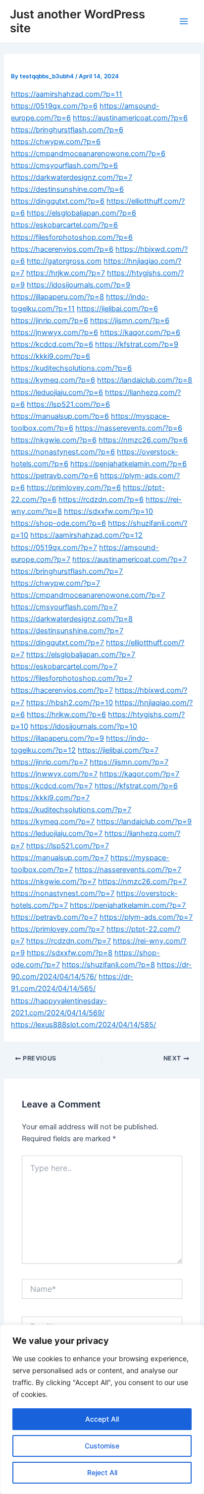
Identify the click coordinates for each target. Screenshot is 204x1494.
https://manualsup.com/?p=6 (60, 416)
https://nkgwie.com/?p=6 (54, 440)
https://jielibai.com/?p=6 (117, 308)
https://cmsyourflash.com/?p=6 (64, 165)
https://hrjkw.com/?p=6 (66, 714)
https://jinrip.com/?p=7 (49, 762)
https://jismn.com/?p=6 (129, 320)
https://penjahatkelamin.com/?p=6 (128, 463)
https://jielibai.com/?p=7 (118, 750)
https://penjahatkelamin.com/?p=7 (128, 905)
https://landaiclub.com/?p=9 (144, 821)
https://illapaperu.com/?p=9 (57, 738)
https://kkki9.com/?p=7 (50, 797)
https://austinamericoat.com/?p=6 (130, 117)
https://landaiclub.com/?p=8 (144, 380)
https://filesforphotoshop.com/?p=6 (72, 237)
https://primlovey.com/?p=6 (74, 487)
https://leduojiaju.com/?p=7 (56, 833)
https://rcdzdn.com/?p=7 (68, 941)
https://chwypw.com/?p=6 (56, 141)
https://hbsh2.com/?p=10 (69, 702)
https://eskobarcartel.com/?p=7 (64, 666)
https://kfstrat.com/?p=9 (136, 344)
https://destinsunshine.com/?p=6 (67, 189)
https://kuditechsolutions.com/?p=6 (71, 368)
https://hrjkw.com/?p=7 (65, 273)
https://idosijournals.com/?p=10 (83, 726)
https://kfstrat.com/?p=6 (136, 785)
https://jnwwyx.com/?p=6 (54, 332)
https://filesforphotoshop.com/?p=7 (71, 678)
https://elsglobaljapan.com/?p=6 (81, 213)
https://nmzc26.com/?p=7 (142, 881)
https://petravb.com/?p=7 (54, 917)
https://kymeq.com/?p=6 (53, 380)
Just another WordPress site (77, 21)
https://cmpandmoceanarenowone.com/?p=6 (88, 153)
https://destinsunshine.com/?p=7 (67, 630)
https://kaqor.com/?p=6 (140, 332)
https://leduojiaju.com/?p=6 (57, 392)
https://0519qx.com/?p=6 (54, 106)
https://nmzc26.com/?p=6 (143, 440)
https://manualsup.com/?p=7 (59, 857)
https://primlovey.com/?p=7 (57, 929)
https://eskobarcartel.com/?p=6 (64, 225)
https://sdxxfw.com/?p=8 (69, 952)
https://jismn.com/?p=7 (129, 762)
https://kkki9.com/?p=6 (50, 356)
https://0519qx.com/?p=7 (54, 547)
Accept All (102, 1419)
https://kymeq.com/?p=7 (53, 821)
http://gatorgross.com (64, 261)
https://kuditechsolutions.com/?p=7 (71, 809)
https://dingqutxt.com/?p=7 (57, 642)
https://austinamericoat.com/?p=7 (129, 559)
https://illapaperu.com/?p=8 (57, 296)
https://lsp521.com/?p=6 (68, 404)
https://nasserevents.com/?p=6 (128, 428)
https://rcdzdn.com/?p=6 (101, 499)
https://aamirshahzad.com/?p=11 (66, 94)
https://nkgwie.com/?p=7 (53, 881)
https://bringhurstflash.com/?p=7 (67, 571)
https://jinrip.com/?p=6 (49, 320)
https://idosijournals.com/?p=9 (78, 284)
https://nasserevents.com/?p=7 (128, 869)
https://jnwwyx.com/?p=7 (54, 774)
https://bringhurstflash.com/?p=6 (67, 129)
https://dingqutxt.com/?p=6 (57, 201)
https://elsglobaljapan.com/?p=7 (80, 654)
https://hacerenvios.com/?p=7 (62, 690)
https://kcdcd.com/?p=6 (52, 344)
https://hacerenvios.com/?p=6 (62, 249)
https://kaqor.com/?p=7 (139, 774)
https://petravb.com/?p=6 (54, 475)
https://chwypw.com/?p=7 (55, 583)
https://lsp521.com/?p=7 (67, 845)
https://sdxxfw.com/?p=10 (108, 511)
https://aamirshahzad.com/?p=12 (86, 535)
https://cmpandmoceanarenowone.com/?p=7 (88, 595)
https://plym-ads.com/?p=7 (146, 917)
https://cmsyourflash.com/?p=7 (64, 607)
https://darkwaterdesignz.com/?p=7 (71, 177)
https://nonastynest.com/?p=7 (62, 893)
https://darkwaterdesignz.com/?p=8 (72, 618)
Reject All (102, 1472)
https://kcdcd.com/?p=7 (52, 785)
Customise (102, 1445)
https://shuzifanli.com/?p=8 (108, 964)
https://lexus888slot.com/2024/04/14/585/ (83, 1024)
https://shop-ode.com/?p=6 (58, 523)
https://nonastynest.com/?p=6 (63, 451)
